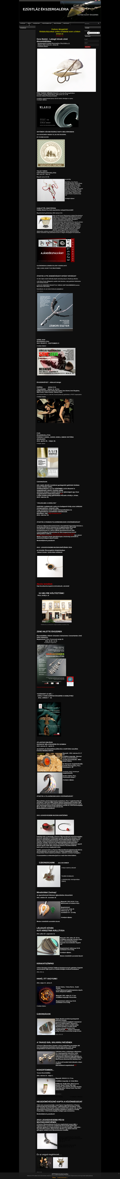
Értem (54, 1177)
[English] (96, 0)
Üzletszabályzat (46, 23)
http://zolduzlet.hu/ (54, 513)
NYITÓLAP (22, 23)
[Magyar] (99, 0)
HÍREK (29, 23)
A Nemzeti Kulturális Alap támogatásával (46, 687)
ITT (61, 494)
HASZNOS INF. (36, 23)
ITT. (75, 1065)
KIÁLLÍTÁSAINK (57, 23)
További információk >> (62, 1177)
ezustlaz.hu (59, 36)
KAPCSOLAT (66, 23)
